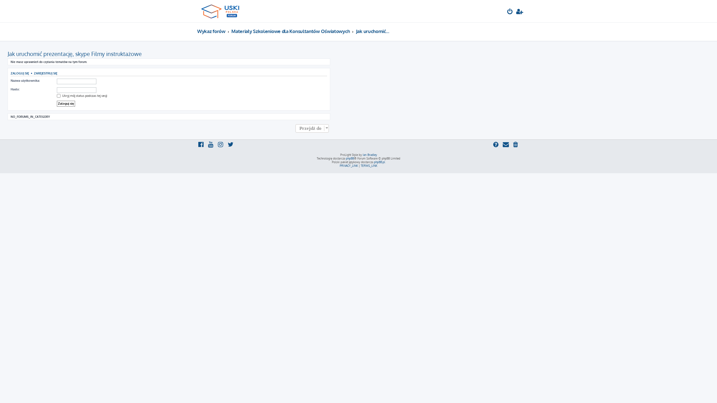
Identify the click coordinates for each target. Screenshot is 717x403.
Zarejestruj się (45, 73)
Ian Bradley (370, 154)
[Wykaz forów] (222, 11)
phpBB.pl (379, 162)
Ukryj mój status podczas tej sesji (84, 96)
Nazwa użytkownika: (25, 81)
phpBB (350, 158)
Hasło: (15, 89)
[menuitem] (510, 12)
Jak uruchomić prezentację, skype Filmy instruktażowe (75, 53)
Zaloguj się (20, 73)
